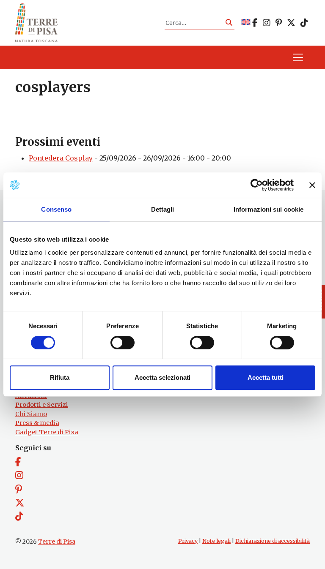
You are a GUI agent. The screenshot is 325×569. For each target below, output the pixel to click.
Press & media (37, 423)
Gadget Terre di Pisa (46, 432)
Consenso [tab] (56, 209)
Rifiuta (59, 377)
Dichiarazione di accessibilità (272, 541)
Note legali (216, 541)
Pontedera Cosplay (61, 158)
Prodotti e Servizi (41, 404)
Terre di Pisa (56, 541)
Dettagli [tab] (162, 209)
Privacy (188, 541)
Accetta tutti (266, 377)
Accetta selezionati (162, 377)
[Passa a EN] (246, 22)
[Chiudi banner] (312, 185)
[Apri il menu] (298, 57)
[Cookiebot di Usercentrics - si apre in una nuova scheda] (257, 185)
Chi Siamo (31, 414)
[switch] (122, 342)
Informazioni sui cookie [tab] (268, 209)
